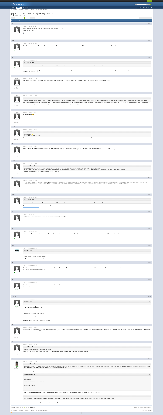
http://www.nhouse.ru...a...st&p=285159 (31, 207)
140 (20, 407)
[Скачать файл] (23, 32)
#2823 (149, 57)
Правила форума (144, 410)
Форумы (19, 7)
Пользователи (25, 7)
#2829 (149, 160)
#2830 (149, 177)
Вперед (31, 17)
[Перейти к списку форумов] (22, 4)
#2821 (149, 23)
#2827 (149, 126)
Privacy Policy (150, 410)
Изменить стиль (15, 412)
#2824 (149, 76)
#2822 (149, 40)
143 (26, 407)
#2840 (149, 358)
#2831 (149, 194)
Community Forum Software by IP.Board (146, 412)
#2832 (149, 211)
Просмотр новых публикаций (143, 7)
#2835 (149, 262)
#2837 (149, 296)
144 (28, 407)
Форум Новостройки (14, 410)
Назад (13, 17)
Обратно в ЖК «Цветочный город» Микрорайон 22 (143, 407)
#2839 (149, 341)
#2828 (149, 143)
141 (22, 407)
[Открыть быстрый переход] (151, 8)
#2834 (149, 245)
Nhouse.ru (13, 7)
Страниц (17, 407)
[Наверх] (81, 413)
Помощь (21, 412)
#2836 (149, 279)
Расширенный (151, 4)
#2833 (149, 228)
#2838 (149, 324)
